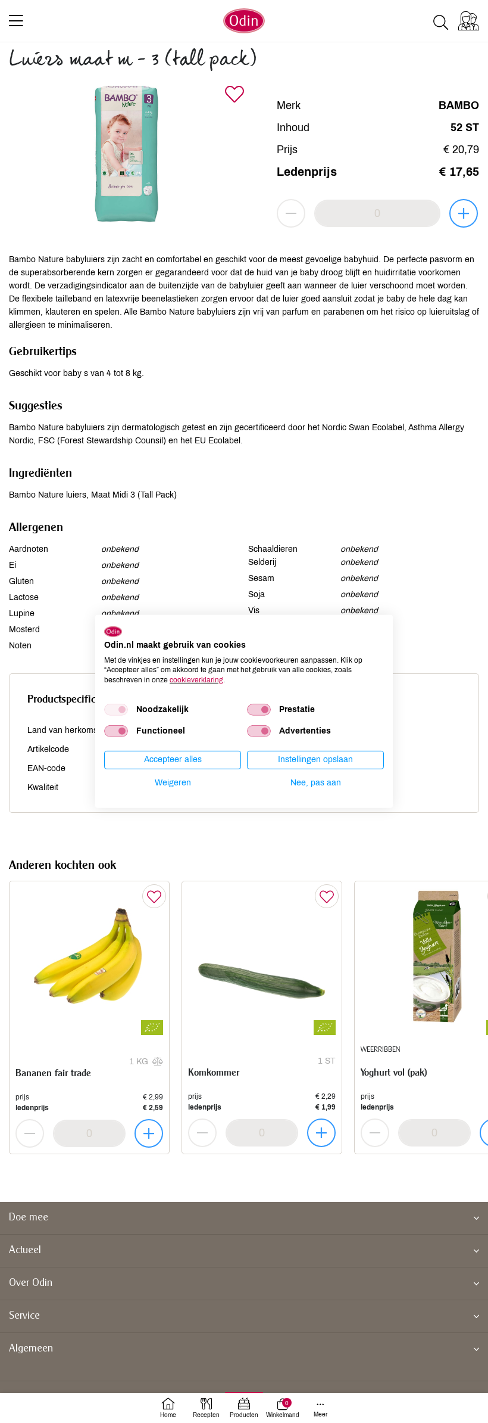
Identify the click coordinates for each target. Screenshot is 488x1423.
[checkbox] (116, 710)
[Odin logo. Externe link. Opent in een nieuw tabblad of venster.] (113, 631)
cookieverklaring (196, 680)
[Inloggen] (468, 20)
